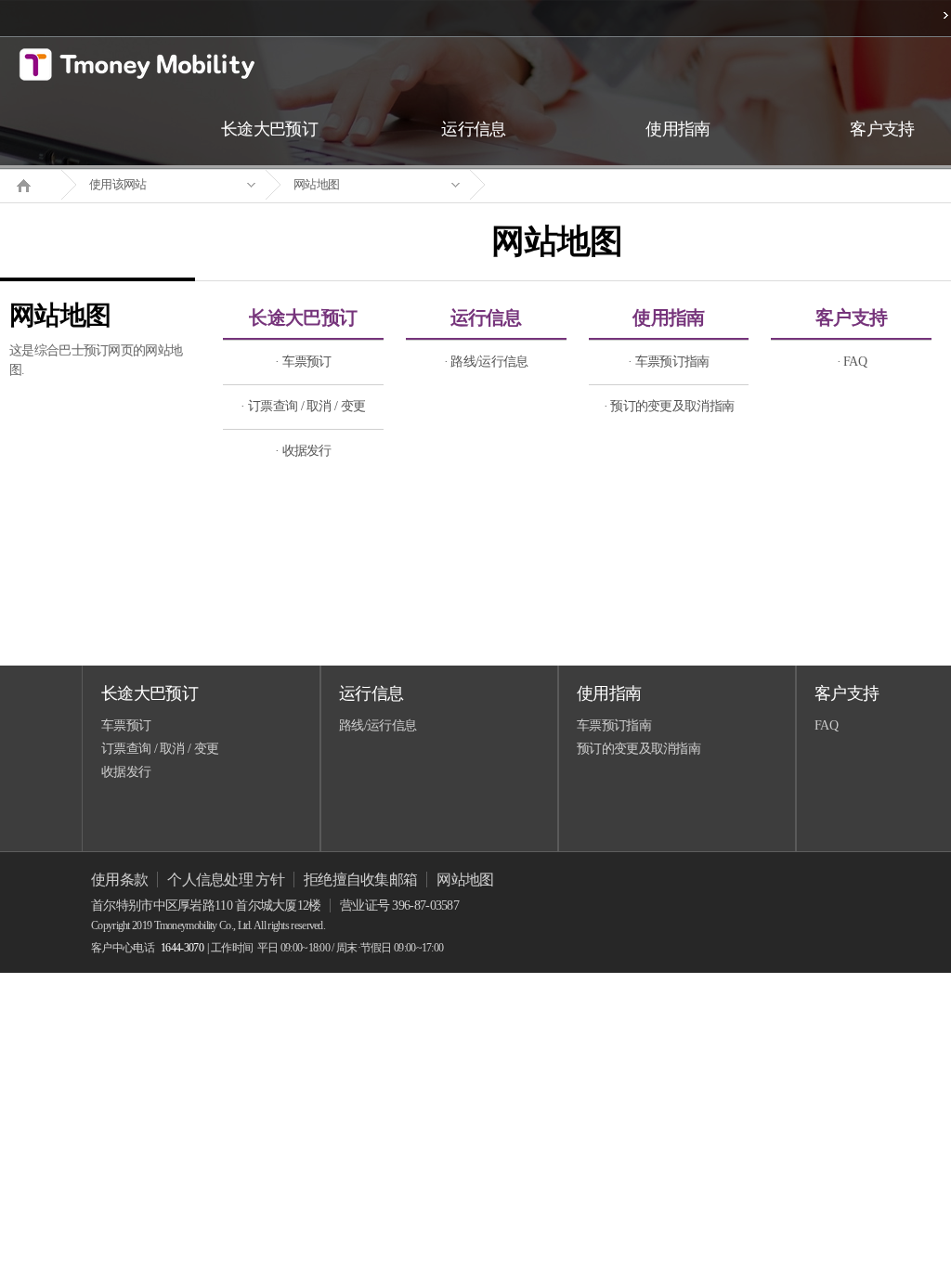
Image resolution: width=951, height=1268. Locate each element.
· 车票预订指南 (668, 362)
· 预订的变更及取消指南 (669, 406)
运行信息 (486, 317)
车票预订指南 (614, 725)
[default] (572, 185)
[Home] (30, 184)
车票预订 (125, 725)
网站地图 (316, 184)
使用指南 (668, 317)
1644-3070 (182, 947)
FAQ (826, 725)
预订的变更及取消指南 (638, 749)
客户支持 (851, 317)
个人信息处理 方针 (225, 879)
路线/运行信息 (377, 725)
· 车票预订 (303, 362)
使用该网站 (118, 184)
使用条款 (119, 879)
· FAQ (852, 362)
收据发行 (125, 772)
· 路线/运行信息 (486, 362)
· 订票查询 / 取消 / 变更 (303, 406)
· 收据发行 (303, 451)
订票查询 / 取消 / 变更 (159, 749)
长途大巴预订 (303, 317)
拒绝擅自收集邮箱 (360, 879)
